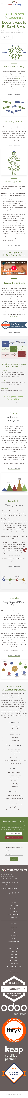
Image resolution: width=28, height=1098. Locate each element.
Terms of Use (14, 972)
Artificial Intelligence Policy (14, 966)
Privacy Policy (14, 969)
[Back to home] (14, 3)
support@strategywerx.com (9, 888)
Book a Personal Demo (14, 94)
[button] (2, 3)
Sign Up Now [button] (6, 37)
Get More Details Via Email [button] (14, 838)
